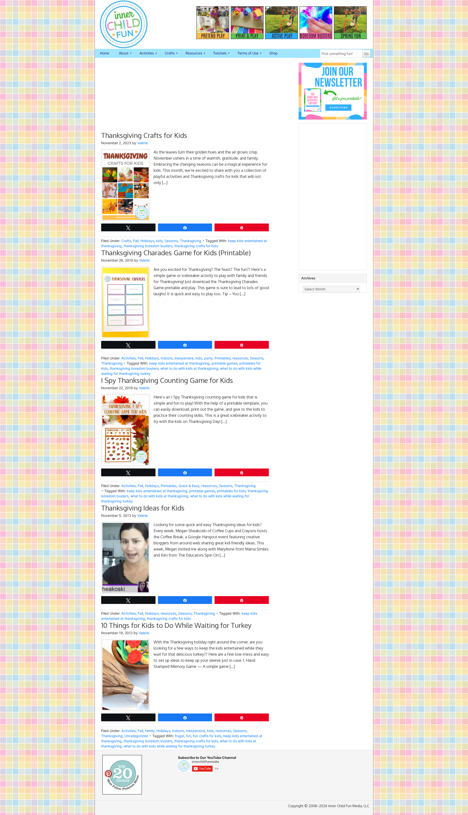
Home (104, 53)
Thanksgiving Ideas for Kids (143, 507)
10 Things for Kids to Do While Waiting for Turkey (176, 625)
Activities (144, 53)
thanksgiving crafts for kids (196, 246)
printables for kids (231, 491)
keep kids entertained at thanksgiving (179, 363)
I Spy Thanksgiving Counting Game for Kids (167, 380)
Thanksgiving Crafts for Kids (144, 135)
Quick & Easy (188, 486)
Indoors (167, 358)
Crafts (167, 53)
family (150, 731)
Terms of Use (245, 53)
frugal (179, 736)
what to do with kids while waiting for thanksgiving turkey (169, 746)
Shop (273, 53)
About (121, 53)
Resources (191, 53)
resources (240, 358)
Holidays (147, 241)
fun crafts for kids (207, 736)
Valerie (142, 143)
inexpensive (184, 358)
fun (188, 736)
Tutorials (217, 53)
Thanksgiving (190, 241)
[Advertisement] (185, 97)
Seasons (171, 241)
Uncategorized (136, 736)
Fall (135, 241)
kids (159, 241)
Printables (222, 358)
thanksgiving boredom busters (148, 246)
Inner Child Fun (119, 24)
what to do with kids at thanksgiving (189, 368)
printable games (224, 363)
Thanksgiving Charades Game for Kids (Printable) (176, 252)
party (208, 358)
